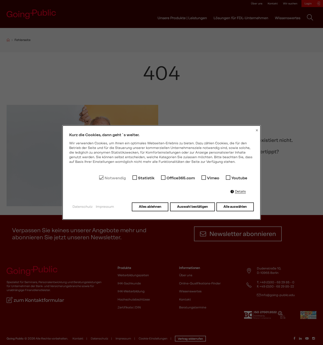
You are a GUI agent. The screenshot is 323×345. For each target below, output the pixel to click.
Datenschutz (83, 207)
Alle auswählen (235, 207)
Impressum (105, 207)
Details (240, 191)
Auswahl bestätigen (192, 207)
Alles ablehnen (150, 207)
